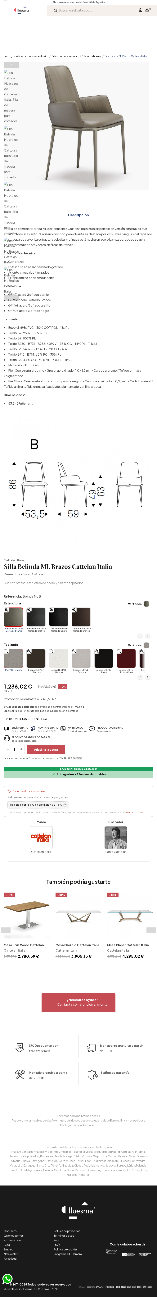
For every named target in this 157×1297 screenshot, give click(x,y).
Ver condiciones (134, 812)
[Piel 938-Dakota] (13, 658)
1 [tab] (76, 966)
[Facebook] (111, 1228)
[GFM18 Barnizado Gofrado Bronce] (81, 617)
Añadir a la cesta (46, 749)
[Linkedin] (128, 1228)
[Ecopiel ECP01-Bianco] (58, 658)
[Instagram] (136, 1228)
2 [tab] (80, 966)
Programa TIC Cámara (68, 1254)
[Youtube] (145, 1228)
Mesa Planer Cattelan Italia (128, 945)
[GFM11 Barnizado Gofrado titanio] (13, 617)
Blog (7, 1244)
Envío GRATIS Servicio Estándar (78, 768)
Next (11, 298)
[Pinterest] (119, 1228)
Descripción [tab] (78, 215)
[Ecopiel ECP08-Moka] (103, 658)
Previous (11, 65)
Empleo (9, 1249)
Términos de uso (64, 1235)
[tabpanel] (27, 926)
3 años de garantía (115, 1073)
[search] (56, 10)
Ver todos (135, 604)
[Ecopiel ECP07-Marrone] (36, 658)
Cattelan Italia (14, 560)
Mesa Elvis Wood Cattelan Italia (24, 945)
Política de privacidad (67, 1231)
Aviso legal (10, 1258)
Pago (57, 1240)
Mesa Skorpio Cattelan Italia (77, 945)
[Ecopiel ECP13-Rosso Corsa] (126, 658)
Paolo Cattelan (34, 574)
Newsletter (11, 1254)
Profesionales (12, 1240)
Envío (57, 1244)
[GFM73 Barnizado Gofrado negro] (58, 617)
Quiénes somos (14, 1235)
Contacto (10, 1231)
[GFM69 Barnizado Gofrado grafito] (36, 617)
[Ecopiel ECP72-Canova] (81, 658)
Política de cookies (66, 1249)
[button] (78, 1002)
